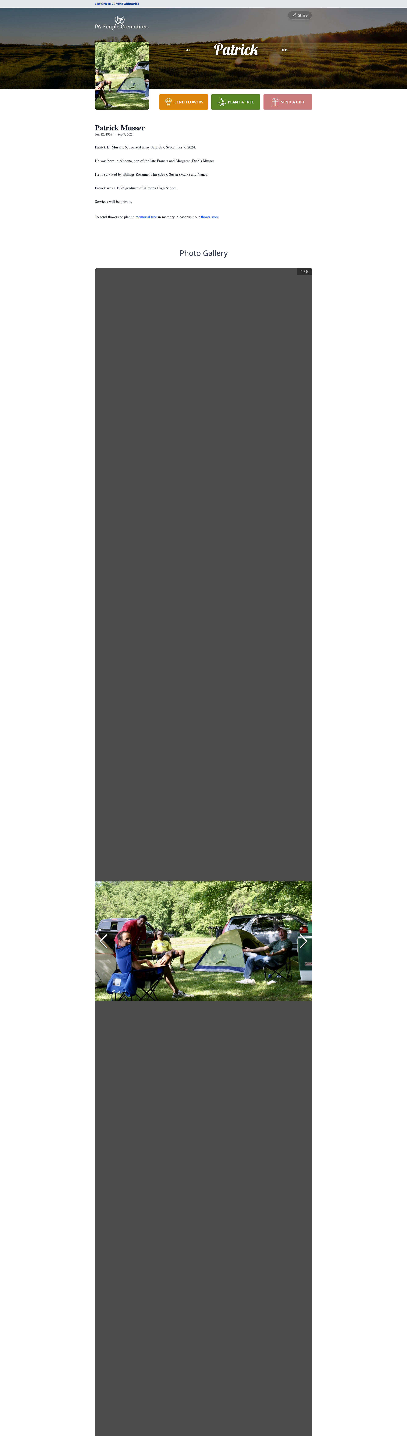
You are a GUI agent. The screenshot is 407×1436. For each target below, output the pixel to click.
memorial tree (146, 216)
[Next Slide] (303, 941)
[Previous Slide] (103, 941)
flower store (210, 216)
